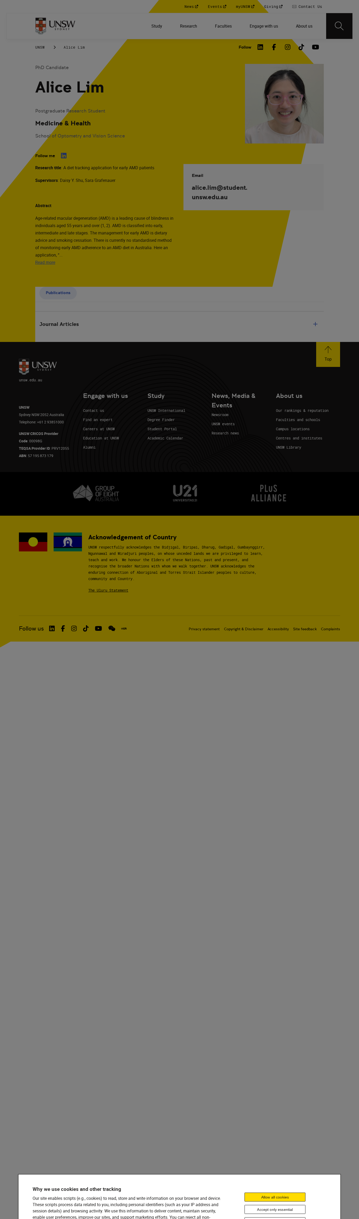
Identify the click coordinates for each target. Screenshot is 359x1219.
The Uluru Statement (108, 590)
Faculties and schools (298, 419)
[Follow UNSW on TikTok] (86, 628)
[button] (328, 354)
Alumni (89, 447)
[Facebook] (274, 47)
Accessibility (278, 629)
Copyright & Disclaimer (243, 629)
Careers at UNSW (99, 428)
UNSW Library (288, 447)
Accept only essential (275, 1209)
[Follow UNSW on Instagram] (74, 628)
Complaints (330, 629)
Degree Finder (161, 419)
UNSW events (223, 423)
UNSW (40, 47)
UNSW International (166, 410)
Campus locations (293, 428)
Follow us (31, 628)
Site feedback (305, 629)
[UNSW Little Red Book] (124, 629)
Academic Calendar (165, 438)
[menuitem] (157, 26)
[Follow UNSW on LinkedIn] (52, 628)
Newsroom (220, 414)
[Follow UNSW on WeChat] (111, 628)
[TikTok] (301, 47)
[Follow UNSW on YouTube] (98, 628)
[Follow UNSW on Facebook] (63, 628)
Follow (245, 47)
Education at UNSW (101, 438)
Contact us (93, 410)
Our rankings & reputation (302, 410)
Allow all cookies (275, 1197)
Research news (225, 433)
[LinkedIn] (260, 47)
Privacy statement (204, 629)
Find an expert (97, 419)
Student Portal (162, 428)
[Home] (55, 26)
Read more (45, 262)
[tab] (58, 293)
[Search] (339, 26)
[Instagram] (287, 47)
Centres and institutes (299, 438)
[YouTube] (315, 47)
